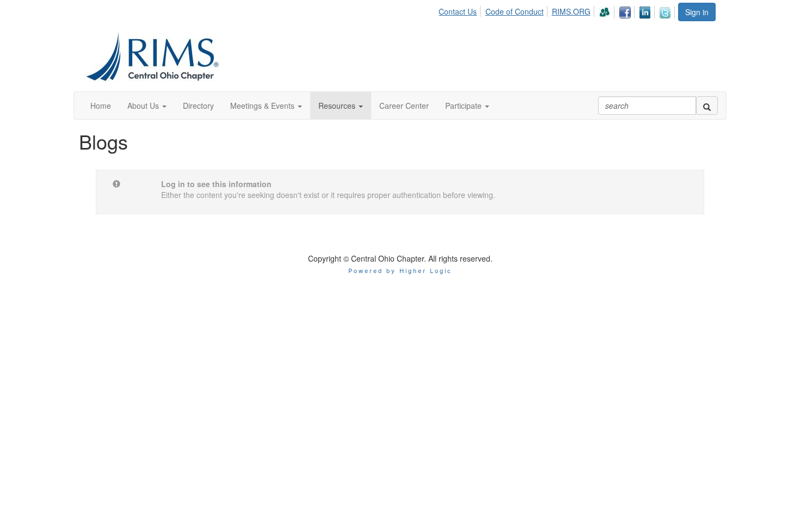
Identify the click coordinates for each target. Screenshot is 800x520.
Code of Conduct (514, 11)
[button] (147, 105)
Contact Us (458, 11)
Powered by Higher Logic (400, 270)
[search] (707, 105)
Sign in (697, 12)
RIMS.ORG (571, 11)
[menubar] (558, 10)
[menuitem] (461, 10)
